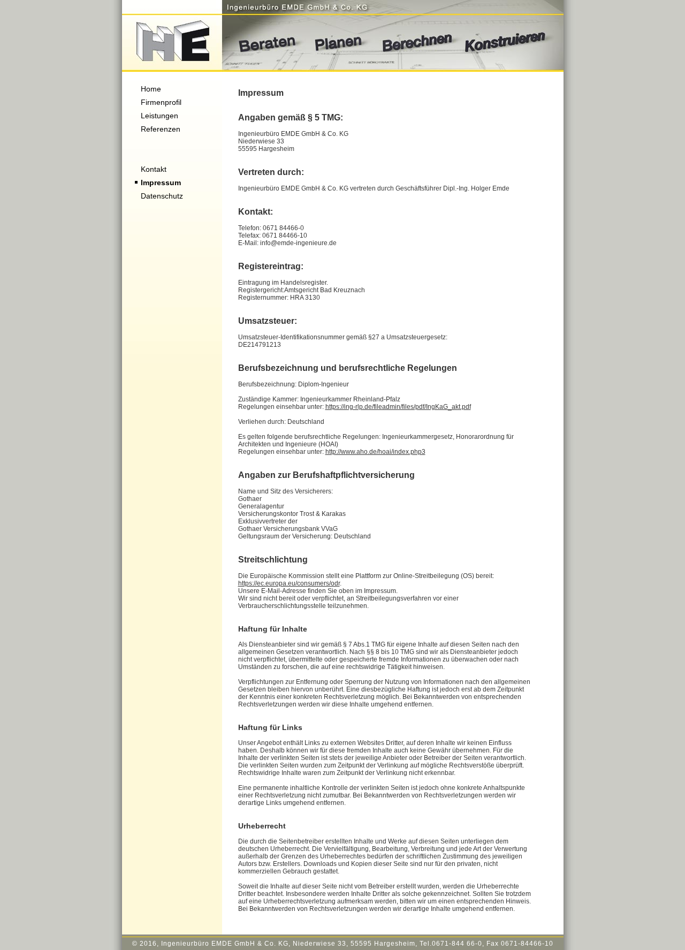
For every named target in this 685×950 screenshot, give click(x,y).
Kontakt (153, 169)
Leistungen (159, 115)
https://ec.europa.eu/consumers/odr (289, 583)
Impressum (161, 182)
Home (151, 89)
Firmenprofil (161, 102)
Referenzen (160, 129)
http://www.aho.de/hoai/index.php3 (375, 451)
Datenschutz (162, 196)
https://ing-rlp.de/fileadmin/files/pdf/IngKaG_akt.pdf (398, 407)
